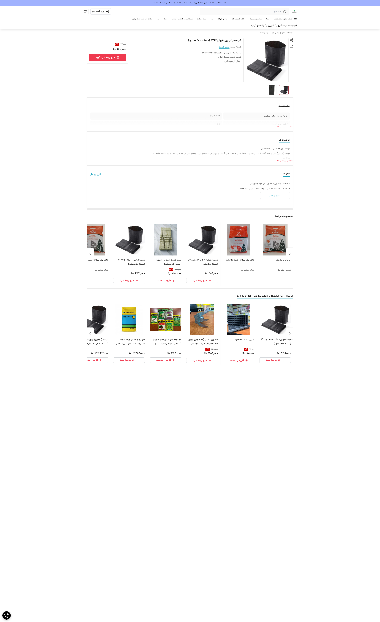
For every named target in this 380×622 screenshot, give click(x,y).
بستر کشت (264, 32)
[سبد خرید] (85, 11)
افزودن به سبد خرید (105, 57)
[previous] (289, 254)
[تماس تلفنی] (6, 615)
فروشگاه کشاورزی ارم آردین (282, 32)
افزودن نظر (95, 174)
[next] (90, 254)
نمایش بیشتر (286, 126)
